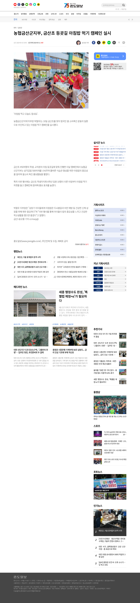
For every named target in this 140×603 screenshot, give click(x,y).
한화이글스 (98, 244)
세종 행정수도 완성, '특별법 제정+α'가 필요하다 (73, 296)
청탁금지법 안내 (76, 583)
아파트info (98, 220)
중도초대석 (98, 235)
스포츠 (61, 14)
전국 (67, 14)
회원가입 (123, 9)
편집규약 (24, 583)
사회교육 (40, 14)
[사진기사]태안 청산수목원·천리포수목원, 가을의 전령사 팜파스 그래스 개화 (33, 262)
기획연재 (93, 14)
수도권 (34, 19)
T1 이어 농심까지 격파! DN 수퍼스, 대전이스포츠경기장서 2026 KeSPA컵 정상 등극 (115, 433)
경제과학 (32, 14)
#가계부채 (55, 324)
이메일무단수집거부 (71, 580)
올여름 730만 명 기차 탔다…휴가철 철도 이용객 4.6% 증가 (113, 160)
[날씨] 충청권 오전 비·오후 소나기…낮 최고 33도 (33, 276)
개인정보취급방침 (59, 580)
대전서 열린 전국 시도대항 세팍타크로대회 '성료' (115, 451)
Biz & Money (99, 230)
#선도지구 (24, 324)
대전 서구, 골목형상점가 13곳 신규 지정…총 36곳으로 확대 (33, 267)
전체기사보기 (118, 165)
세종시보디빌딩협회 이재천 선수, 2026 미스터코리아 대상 (115, 442)
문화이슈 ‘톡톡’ (100, 225)
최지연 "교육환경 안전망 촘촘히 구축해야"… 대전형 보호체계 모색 (73, 267)
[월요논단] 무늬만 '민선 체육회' (109, 154)
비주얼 (78, 14)
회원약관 (49, 580)
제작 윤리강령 (46, 583)
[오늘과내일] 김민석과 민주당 (108, 151)
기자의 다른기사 (81, 244)
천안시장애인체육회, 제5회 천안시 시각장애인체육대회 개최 (73, 276)
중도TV (16, 14)
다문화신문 (101, 14)
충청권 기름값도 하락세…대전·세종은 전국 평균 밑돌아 (105, 362)
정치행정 (24, 14)
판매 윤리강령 (66, 583)
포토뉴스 (98, 472)
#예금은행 (70, 324)
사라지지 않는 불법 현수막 (66, 262)
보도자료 (24, 19)
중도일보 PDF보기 (110, 580)
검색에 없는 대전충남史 (102, 254)
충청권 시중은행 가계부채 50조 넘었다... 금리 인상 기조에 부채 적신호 (70, 351)
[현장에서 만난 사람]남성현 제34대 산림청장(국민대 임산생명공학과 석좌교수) (73, 272)
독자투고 (90, 580)
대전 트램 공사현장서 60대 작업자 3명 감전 (33, 272)
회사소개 (16, 580)
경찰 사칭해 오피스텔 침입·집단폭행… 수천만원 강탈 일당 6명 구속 (73, 257)
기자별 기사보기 (25, 580)
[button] (128, 20)
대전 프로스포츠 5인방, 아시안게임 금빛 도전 (115, 460)
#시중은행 (63, 324)
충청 (72, 14)
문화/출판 (98, 249)
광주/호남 (52, 19)
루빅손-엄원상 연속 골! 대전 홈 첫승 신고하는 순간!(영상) (110, 417)
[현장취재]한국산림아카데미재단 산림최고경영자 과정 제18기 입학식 (113, 147)
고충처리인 (17, 583)
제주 (65, 19)
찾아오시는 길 (41, 580)
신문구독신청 (82, 580)
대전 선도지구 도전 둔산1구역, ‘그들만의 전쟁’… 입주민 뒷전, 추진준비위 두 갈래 (31, 351)
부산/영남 (42, 19)
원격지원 (95, 583)
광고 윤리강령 (56, 583)
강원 (59, 19)
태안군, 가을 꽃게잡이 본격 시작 (29, 257)
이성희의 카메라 (100, 215)
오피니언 (54, 14)
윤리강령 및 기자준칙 (34, 583)
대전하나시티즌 (100, 240)
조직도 (33, 580)
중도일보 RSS (99, 580)
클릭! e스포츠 (99, 210)
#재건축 (31, 324)
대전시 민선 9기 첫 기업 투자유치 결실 (111, 157)
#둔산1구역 (17, 324)
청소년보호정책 (87, 583)
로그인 (117, 9)
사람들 (85, 14)
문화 (47, 14)
